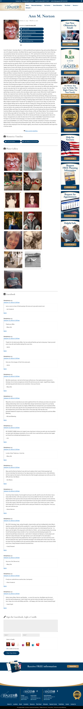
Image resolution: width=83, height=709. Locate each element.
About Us (9, 704)
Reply (5, 313)
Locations (15, 704)
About (27, 5)
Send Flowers (25, 38)
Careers (67, 704)
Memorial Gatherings (36, 5)
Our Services (47, 5)
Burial (20, 704)
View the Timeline (11, 141)
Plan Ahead (67, 5)
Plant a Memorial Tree (27, 41)
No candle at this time (13, 648)
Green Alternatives (57, 5)
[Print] (21, 45)
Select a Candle (10, 639)
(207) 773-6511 (24, 699)
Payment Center (53, 704)
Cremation (25, 704)
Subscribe (70, 44)
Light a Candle (25, 29)
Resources (75, 5)
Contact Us (73, 704)
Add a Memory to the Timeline (29, 32)
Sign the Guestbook (26, 35)
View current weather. (31, 131)
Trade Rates (61, 704)
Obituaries (28, 8)
